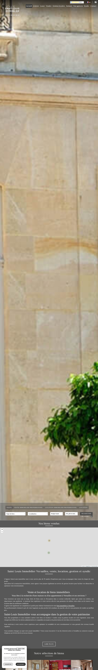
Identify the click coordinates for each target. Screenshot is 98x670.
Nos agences (78, 6)
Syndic (86, 6)
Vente (9, 507)
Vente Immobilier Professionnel (28, 507)
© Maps (87, 566)
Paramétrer (8, 664)
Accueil (29, 6)
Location (83, 507)
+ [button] (2, 529)
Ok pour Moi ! (20, 664)
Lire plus (49, 644)
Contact (93, 6)
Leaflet (83, 566)
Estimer (69, 6)
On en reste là (20, 647)
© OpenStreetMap (94, 566)
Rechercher (86, 513)
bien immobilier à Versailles (65, 605)
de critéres (84, 516)
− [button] (2, 532)
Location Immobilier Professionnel (61, 507)
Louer (42, 6)
